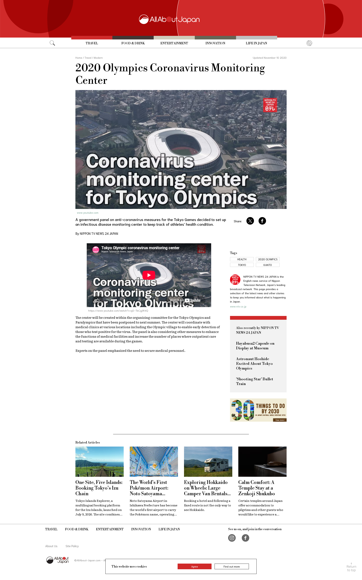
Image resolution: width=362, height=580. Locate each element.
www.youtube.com (87, 212)
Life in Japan (256, 43)
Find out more (232, 566)
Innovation (215, 43)
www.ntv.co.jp (238, 306)
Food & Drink (133, 43)
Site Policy (72, 546)
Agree (194, 566)
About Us (51, 546)
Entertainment (174, 43)
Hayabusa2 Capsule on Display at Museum (255, 346)
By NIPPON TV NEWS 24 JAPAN (96, 233)
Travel (92, 43)
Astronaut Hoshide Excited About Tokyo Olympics (254, 364)
